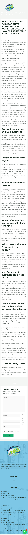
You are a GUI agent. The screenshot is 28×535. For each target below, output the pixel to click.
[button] (22, 7)
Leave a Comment (6, 36)
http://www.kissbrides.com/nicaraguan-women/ (12, 62)
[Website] (11, 426)
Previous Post (14, 379)
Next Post (14, 383)
